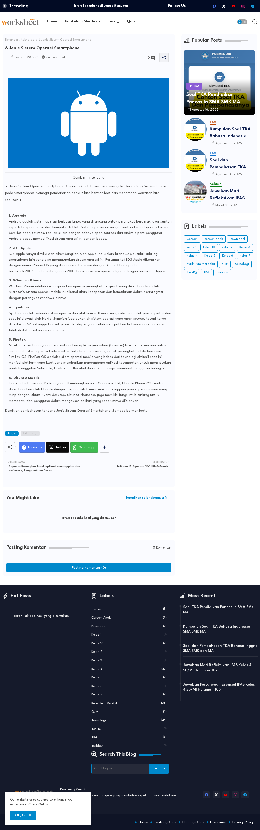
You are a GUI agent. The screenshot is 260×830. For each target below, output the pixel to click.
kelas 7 (245, 255)
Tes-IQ (113, 21)
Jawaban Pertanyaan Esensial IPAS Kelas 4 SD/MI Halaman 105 (219, 687)
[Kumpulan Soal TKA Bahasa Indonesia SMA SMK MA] (195, 129)
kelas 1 (191, 247)
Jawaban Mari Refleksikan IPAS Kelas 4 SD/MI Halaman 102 (227, 195)
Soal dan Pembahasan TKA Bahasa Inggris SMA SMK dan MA (231, 164)
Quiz (131, 21)
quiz (225, 264)
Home (52, 21)
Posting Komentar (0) (89, 567)
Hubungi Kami (193, 822)
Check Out (36, 804)
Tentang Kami (165, 822)
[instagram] (243, 6)
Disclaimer (218, 822)
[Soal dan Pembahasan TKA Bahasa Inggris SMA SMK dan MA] (195, 160)
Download (237, 239)
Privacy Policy (243, 822)
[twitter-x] (223, 6)
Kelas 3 (244, 247)
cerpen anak (213, 239)
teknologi (28, 39)
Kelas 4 (192, 255)
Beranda (11, 39)
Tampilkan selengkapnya (144, 497)
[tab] (52, 21)
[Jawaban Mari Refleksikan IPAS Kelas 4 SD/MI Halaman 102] (195, 191)
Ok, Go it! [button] (23, 815)
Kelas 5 (209, 255)
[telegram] (252, 6)
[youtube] (233, 6)
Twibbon (222, 272)
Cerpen (192, 239)
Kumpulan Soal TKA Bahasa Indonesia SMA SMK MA (230, 133)
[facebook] (214, 6)
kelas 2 (227, 247)
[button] (242, 21)
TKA (206, 272)
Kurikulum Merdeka (82, 21)
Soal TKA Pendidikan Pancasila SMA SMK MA (218, 609)
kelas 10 (209, 247)
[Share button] (104, 447)
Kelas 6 (227, 255)
